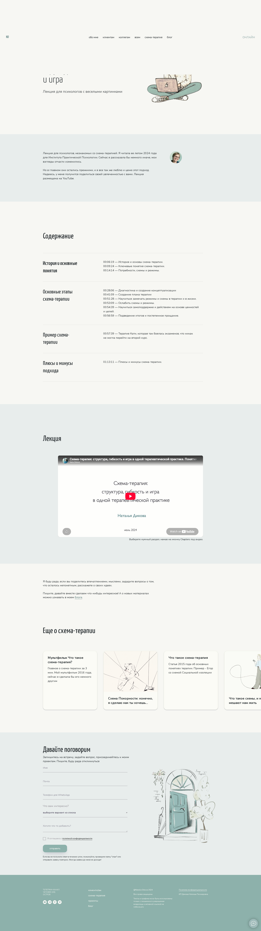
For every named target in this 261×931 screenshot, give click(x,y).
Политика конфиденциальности (193, 890)
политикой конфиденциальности (77, 838)
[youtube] (45, 902)
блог (169, 37)
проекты (93, 900)
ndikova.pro (139, 907)
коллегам (124, 37)
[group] (70, 680)
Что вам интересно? (56, 806)
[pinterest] (55, 902)
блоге (78, 597)
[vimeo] (60, 902)
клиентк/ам (94, 890)
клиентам (108, 37)
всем (137, 37)
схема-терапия (153, 37)
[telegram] (50, 902)
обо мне (93, 37)
